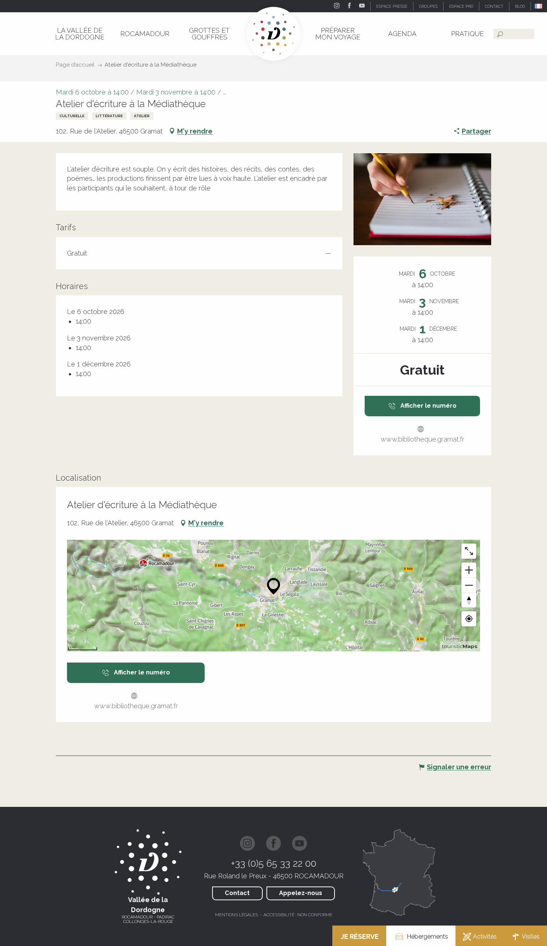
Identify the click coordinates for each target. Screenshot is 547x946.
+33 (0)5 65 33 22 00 (273, 863)
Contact (237, 893)
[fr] (539, 6)
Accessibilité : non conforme (297, 915)
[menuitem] (79, 34)
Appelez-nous (300, 893)
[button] (539, 6)
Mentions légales (236, 915)
